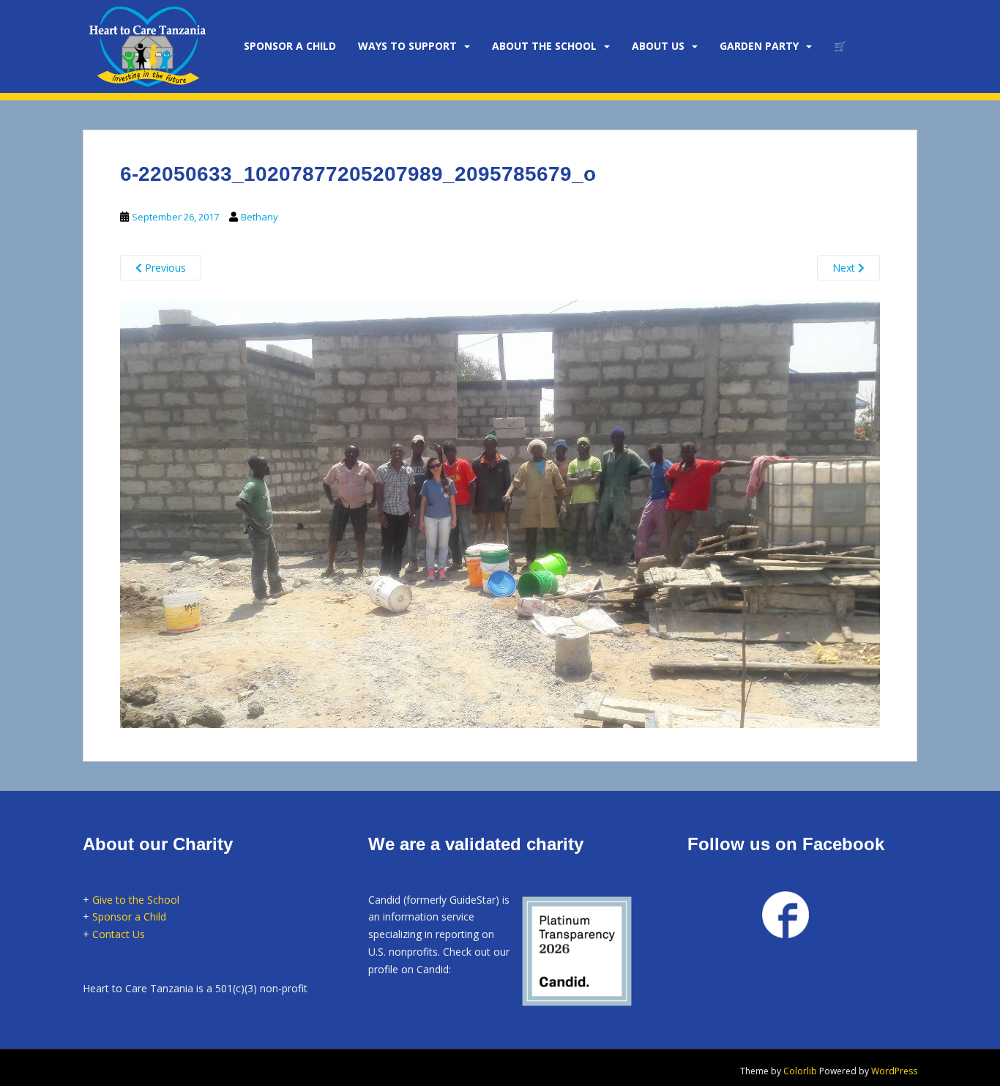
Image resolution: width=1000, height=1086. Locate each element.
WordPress (894, 1071)
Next (845, 268)
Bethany (259, 216)
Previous (164, 268)
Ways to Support (407, 46)
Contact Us (118, 934)
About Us (658, 46)
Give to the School (135, 900)
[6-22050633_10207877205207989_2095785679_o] (500, 511)
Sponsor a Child (129, 916)
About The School (544, 46)
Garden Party (759, 46)
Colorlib (800, 1071)
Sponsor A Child (290, 46)
